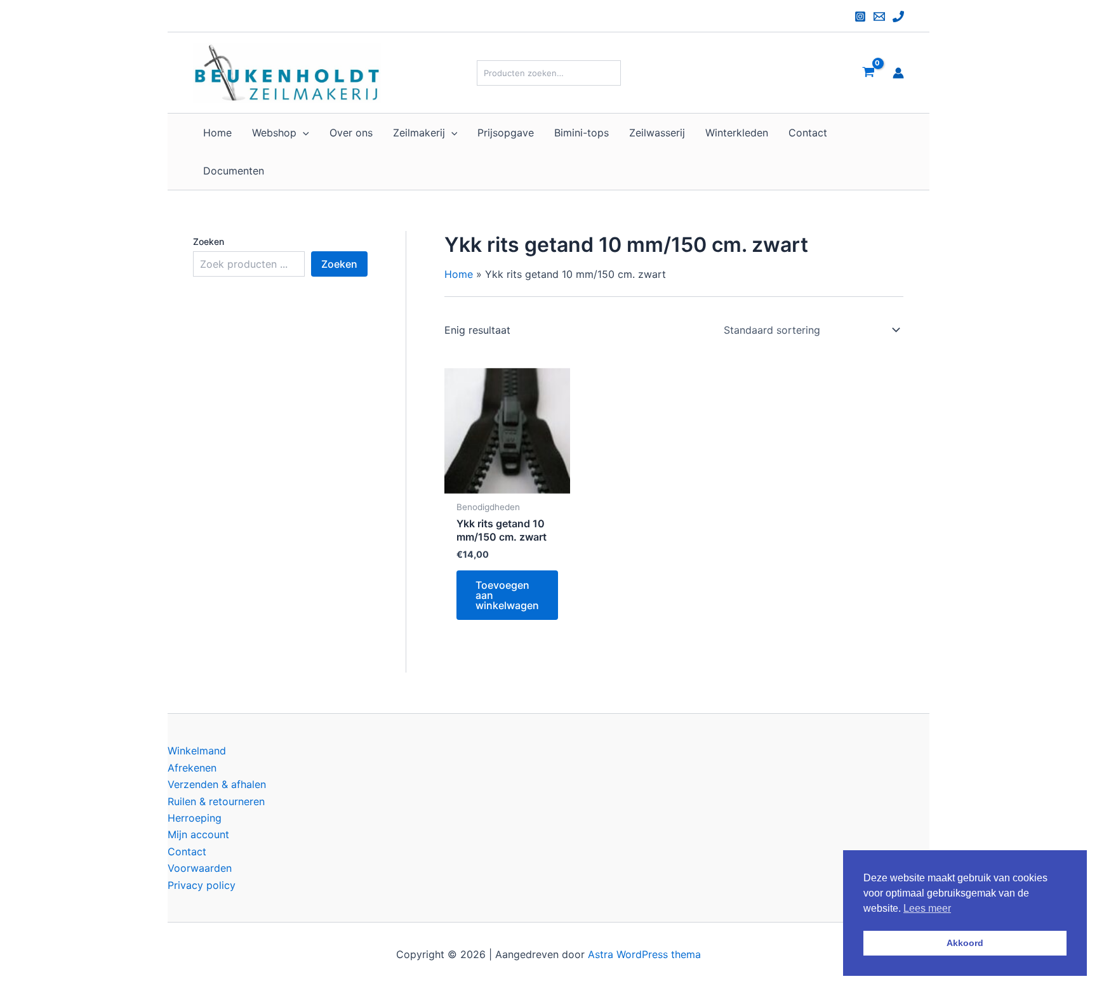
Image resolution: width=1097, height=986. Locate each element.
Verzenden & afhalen (217, 784)
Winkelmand (197, 750)
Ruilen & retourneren (216, 801)
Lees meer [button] (927, 908)
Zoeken (208, 241)
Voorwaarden (200, 868)
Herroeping (195, 818)
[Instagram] (860, 16)
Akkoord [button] (965, 943)
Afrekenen (192, 767)
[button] (302, 133)
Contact (187, 851)
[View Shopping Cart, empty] (868, 73)
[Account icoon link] (898, 73)
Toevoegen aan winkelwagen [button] (507, 595)
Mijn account (198, 834)
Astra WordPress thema (644, 954)
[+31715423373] (898, 16)
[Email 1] (879, 16)
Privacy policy (202, 885)
